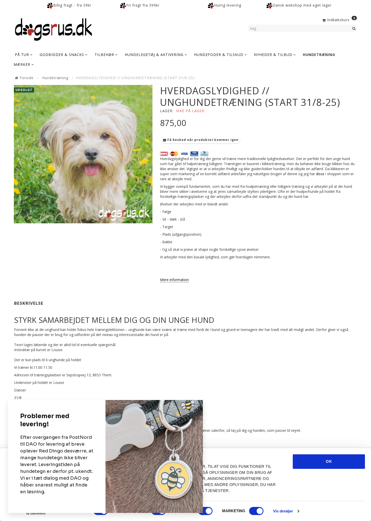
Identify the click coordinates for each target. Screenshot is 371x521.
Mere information (174, 279)
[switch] (205, 511)
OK (329, 461)
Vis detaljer (283, 511)
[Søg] (354, 28)
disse (320, 173)
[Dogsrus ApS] (53, 28)
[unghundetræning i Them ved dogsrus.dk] (83, 154)
